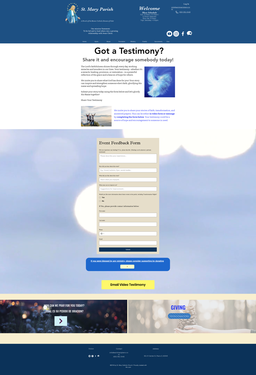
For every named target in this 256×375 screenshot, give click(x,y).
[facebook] (183, 34)
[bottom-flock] (189, 34)
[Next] (127, 267)
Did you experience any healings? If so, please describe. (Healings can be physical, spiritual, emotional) (125, 151)
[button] (99, 41)
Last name (102, 220)
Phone (101, 229)
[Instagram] (176, 34)
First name (102, 211)
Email (100, 239)
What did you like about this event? (109, 175)
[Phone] (177, 12)
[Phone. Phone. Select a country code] (102, 233)
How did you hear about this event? (109, 166)
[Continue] (60, 321)
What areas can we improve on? (108, 185)
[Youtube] (169, 34)
